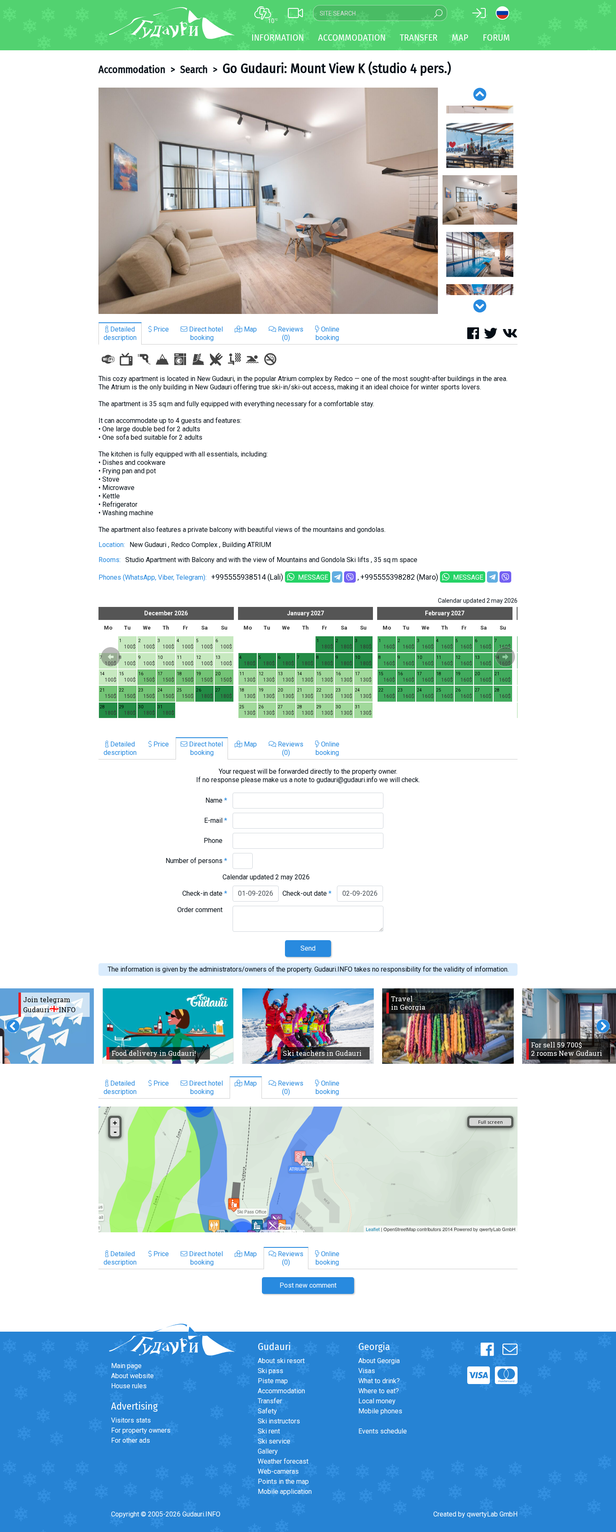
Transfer (270, 1401)
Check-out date (306, 893)
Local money (377, 1401)
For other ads (130, 1440)
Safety (267, 1411)
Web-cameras (278, 1471)
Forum (496, 37)
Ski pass (270, 1371)
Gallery (268, 1451)
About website (132, 1376)
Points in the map (283, 1481)
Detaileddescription (120, 333)
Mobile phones (380, 1411)
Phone (215, 841)
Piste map (273, 1381)
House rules (129, 1386)
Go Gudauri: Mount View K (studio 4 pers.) (337, 68)
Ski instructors (279, 1421)
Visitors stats (131, 1420)
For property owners (141, 1430)
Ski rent (269, 1431)
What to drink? (379, 1381)
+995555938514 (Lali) (247, 577)
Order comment (202, 910)
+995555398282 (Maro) (399, 577)
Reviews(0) (289, 333)
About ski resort (281, 1361)
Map (460, 37)
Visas (366, 1371)
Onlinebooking (327, 333)
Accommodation (132, 69)
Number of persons (196, 861)
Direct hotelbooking (205, 333)
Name (216, 800)
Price (160, 329)
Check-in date (204, 893)
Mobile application (285, 1492)
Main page (126, 1366)
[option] (268, 201)
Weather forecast (283, 1461)
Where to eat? (378, 1391)
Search (194, 69)
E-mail (215, 820)
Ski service (274, 1441)
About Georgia (379, 1361)
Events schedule (382, 1431)
